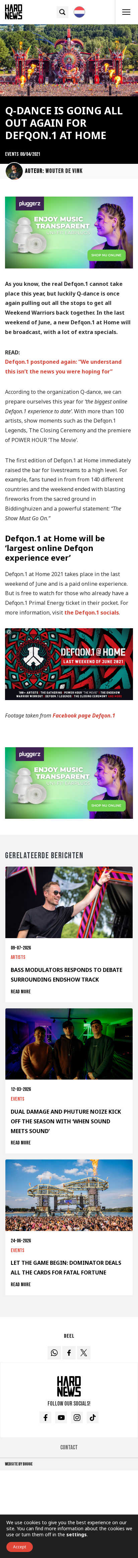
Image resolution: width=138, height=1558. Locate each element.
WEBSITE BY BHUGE (18, 1464)
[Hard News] (13, 11)
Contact (69, 1447)
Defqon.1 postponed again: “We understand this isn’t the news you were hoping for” (63, 366)
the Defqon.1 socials (91, 612)
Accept (19, 1547)
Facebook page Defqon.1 (84, 715)
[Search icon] (62, 12)
